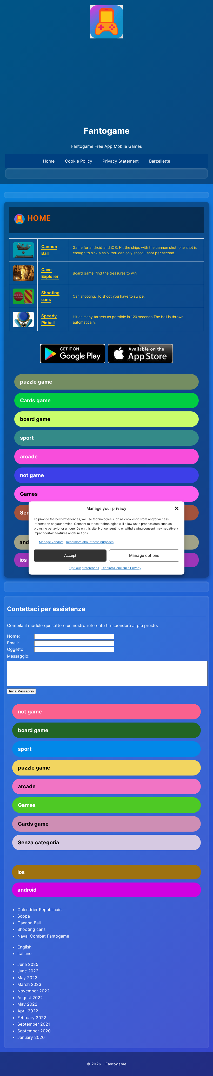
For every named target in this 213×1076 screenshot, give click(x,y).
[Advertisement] (106, 82)
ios (21, 872)
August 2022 (30, 997)
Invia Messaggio (21, 691)
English (24, 947)
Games (29, 494)
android (27, 890)
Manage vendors (51, 542)
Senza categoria (38, 842)
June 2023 (27, 970)
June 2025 (27, 964)
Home (49, 161)
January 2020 (31, 1037)
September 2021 (33, 1024)
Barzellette (159, 161)
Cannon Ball (29, 922)
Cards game (35, 400)
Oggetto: (15, 649)
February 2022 (31, 1017)
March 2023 (29, 984)
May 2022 (27, 1004)
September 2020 (34, 1030)
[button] (176, 508)
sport (27, 438)
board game (35, 419)
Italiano (24, 953)
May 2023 (27, 977)
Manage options (144, 555)
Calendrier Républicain (39, 909)
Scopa (23, 916)
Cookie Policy (78, 161)
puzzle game (36, 382)
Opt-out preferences (84, 568)
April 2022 (27, 1010)
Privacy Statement (121, 161)
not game (32, 475)
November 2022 (33, 990)
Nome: (13, 636)
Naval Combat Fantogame (43, 936)
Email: (13, 642)
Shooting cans (31, 929)
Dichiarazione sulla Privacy (121, 568)
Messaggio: (18, 656)
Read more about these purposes (90, 542)
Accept (70, 555)
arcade (29, 456)
